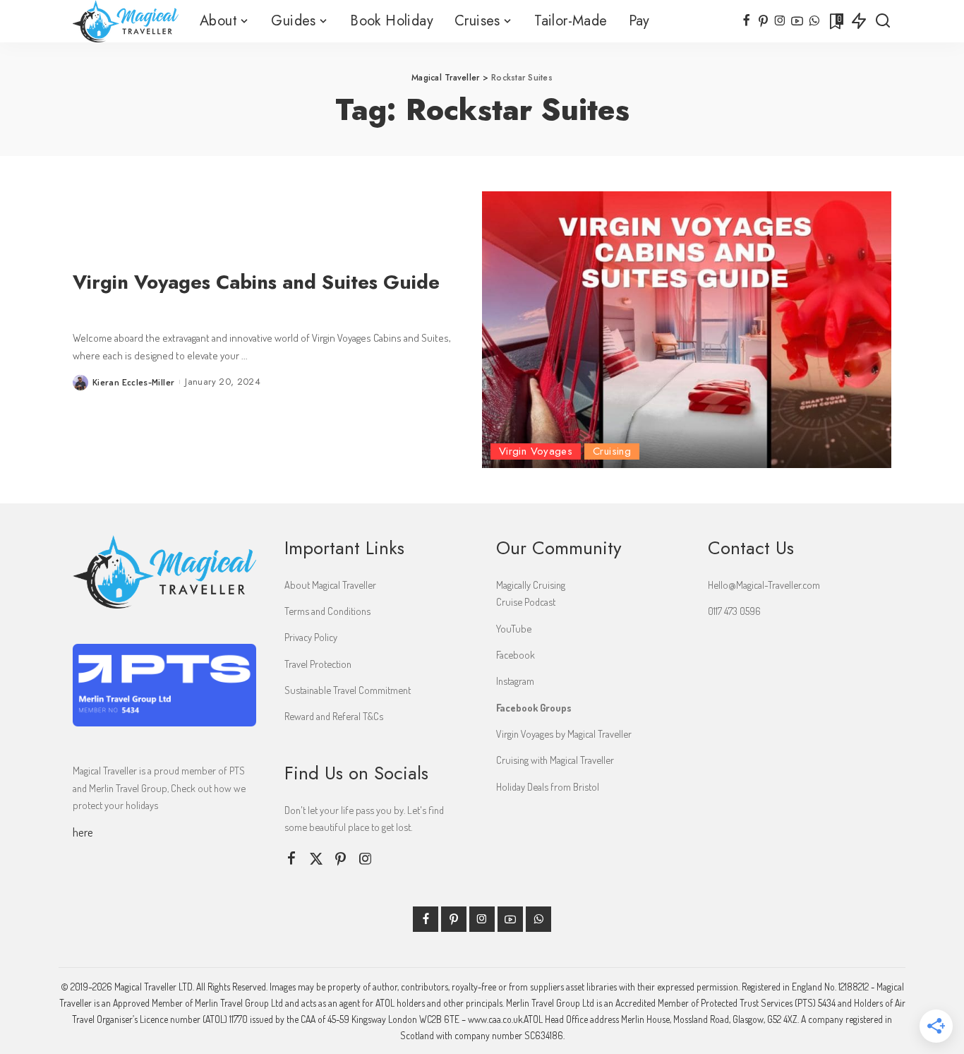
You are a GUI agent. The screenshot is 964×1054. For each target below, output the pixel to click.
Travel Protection (317, 663)
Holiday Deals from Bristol (547, 786)
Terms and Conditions (327, 610)
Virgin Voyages (535, 451)
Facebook (515, 654)
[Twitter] (316, 858)
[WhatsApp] (814, 21)
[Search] (882, 21)
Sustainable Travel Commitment (347, 689)
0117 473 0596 (734, 610)
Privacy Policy (310, 636)
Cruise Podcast (525, 601)
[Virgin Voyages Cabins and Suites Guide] (686, 329)
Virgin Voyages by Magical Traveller (564, 733)
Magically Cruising (530, 584)
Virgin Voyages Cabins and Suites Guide (256, 282)
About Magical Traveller (330, 584)
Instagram (515, 680)
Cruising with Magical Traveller (555, 759)
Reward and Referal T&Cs (333, 715)
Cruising (612, 451)
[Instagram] (780, 21)
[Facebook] (746, 21)
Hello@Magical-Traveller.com (764, 584)
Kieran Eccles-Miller (133, 382)
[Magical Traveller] (126, 21)
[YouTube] (797, 21)
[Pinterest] (763, 21)
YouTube (513, 628)
